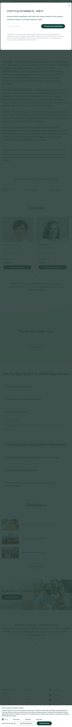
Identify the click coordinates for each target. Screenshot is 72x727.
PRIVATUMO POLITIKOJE (9, 716)
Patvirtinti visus (44, 723)
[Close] (69, 5)
